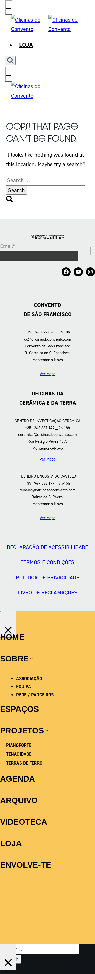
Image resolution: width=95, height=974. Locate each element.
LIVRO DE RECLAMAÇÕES (48, 592)
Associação (29, 679)
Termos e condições (47, 562)
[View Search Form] (10, 60)
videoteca (23, 821)
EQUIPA (23, 687)
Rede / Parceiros (35, 695)
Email (7, 246)
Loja (26, 45)
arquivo (19, 800)
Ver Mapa (47, 373)
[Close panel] (8, 624)
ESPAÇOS (19, 709)
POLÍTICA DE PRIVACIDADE (47, 577)
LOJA (11, 843)
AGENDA (17, 778)
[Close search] (8, 957)
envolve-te (25, 865)
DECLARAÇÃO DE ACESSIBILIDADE (47, 547)
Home (12, 637)
